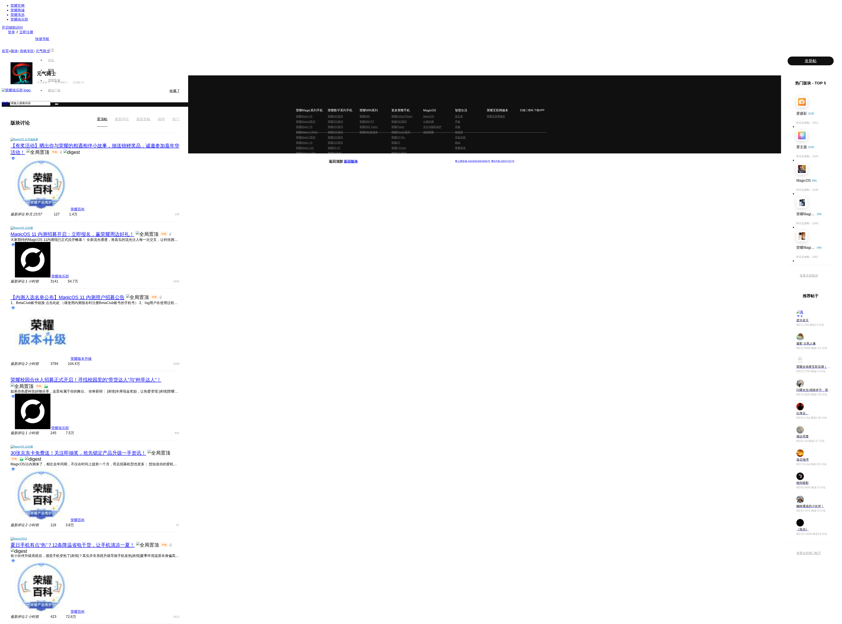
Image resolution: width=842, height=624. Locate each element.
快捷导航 (42, 39)
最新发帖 (143, 119)
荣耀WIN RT (367, 121)
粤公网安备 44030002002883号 (472, 161)
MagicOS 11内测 (23, 227)
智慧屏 (459, 132)
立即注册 (26, 32)
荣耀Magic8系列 (305, 121)
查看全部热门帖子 (809, 553)
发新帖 (811, 61)
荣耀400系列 (335, 126)
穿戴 (457, 126)
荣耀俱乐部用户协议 (340, 157)
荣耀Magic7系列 (305, 137)
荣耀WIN (365, 116)
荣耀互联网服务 (496, 116)
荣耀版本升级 (81, 359)
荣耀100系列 (335, 142)
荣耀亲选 (18, 15)
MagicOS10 (20, 538)
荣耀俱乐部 (19, 19)
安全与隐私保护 (432, 126)
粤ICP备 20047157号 (502, 161)
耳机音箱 (460, 137)
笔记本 (459, 116)
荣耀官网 (18, 5)
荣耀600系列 (335, 116)
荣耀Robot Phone (401, 116)
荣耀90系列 (334, 153)
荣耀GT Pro (398, 137)
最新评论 (122, 119)
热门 (175, 119)
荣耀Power (397, 126)
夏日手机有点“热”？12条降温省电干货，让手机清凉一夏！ (73, 545)
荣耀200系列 (335, 137)
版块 (51, 70)
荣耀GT (395, 142)
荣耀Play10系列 (400, 132)
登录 (11, 32)
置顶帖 (102, 119)
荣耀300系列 (335, 132)
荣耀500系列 (335, 121)
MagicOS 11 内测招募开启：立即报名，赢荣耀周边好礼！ (72, 234)
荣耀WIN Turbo (369, 126)
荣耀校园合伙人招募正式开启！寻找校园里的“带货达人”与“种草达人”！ (86, 379)
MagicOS (428, 116)
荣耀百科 (78, 209)
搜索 (5, 103)
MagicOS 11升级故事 (25, 139)
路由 (457, 142)
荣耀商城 (18, 10)
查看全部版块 (809, 275)
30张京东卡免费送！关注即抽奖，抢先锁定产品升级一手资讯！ (78, 453)
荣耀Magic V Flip (306, 153)
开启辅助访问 (12, 27)
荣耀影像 (54, 80)
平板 (457, 121)
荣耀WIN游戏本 (369, 132)
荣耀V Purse (398, 147)
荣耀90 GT (334, 147)
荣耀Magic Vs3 (305, 147)
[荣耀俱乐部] (16, 90)
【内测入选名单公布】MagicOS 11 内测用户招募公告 (68, 297)
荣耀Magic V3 (304, 142)
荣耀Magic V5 (304, 126)
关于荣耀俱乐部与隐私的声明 (369, 157)
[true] (56, 104)
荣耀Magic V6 (304, 116)
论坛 (51, 60)
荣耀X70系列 (399, 153)
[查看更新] (33, 122)
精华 (161, 119)
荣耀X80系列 (399, 121)
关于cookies (394, 157)
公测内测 (428, 121)
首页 (51, 50)
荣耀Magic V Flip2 (307, 132)
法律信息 (406, 157)
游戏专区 (27, 51)
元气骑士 (43, 51)
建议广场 (54, 90)
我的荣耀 (428, 132)
